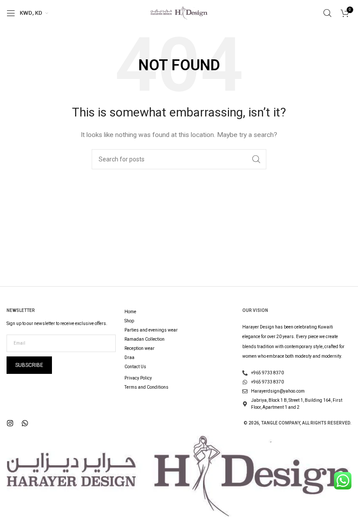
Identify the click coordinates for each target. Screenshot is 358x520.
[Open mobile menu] (11, 13)
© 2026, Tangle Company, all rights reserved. (297, 423)
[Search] (327, 13)
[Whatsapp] (24, 423)
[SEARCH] (256, 159)
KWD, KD (31, 13)
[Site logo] (179, 12)
